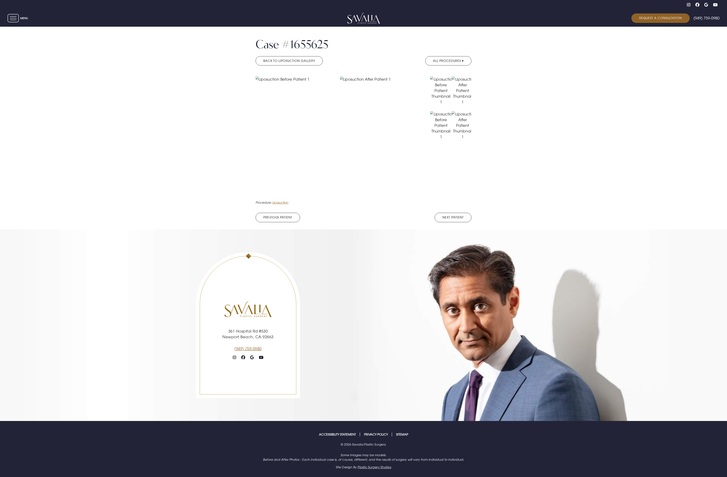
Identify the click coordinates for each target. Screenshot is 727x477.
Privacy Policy (376, 434)
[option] (340, 137)
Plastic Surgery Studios (374, 467)
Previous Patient (277, 217)
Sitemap (402, 434)
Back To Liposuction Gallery (289, 61)
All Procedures (447, 61)
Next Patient (453, 217)
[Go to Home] (363, 18)
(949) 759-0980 (248, 348)
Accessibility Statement (338, 434)
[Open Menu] (13, 18)
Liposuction (280, 202)
